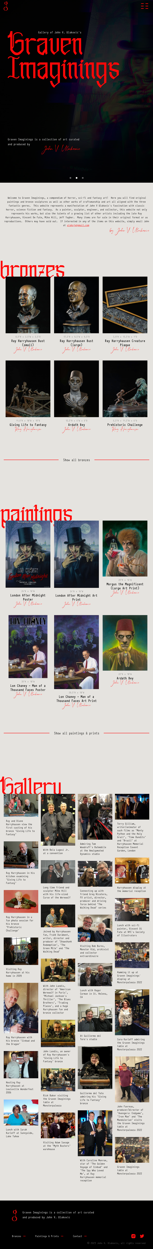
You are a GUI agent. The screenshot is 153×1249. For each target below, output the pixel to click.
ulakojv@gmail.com (78, 225)
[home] (6, 6)
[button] (144, 6)
